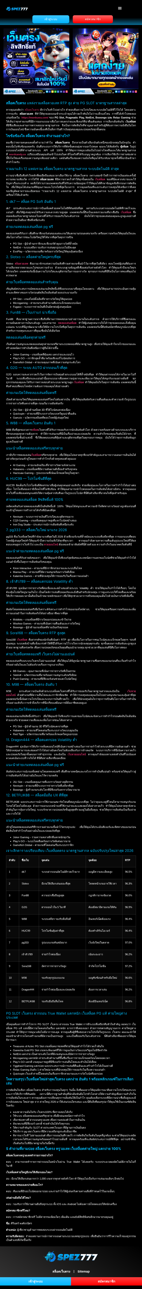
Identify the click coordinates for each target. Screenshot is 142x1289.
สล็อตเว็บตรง (32, 109)
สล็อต (35, 429)
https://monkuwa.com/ (34, 117)
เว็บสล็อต (100, 179)
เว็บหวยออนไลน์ (77, 754)
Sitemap (84, 1271)
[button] (120, 8)
